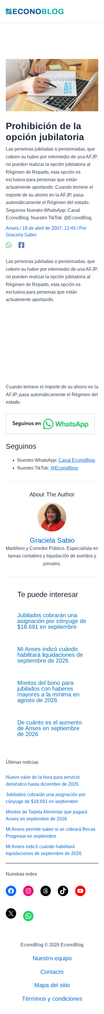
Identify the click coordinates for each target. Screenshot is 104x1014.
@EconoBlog (64, 468)
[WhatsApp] (9, 245)
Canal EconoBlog (76, 460)
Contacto (52, 972)
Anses (12, 228)
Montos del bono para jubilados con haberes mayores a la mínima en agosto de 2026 (48, 691)
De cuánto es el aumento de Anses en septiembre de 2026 (49, 728)
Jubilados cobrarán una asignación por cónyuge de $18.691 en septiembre (51, 621)
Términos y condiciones (52, 999)
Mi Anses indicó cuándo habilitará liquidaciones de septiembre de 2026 (50, 655)
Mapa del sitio (52, 985)
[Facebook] (21, 245)
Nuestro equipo (52, 958)
